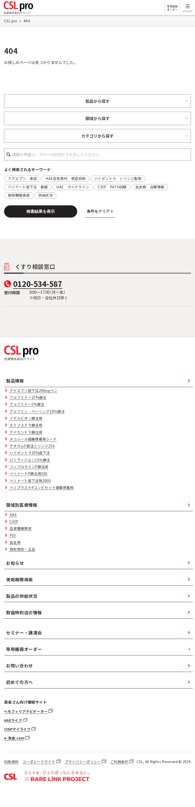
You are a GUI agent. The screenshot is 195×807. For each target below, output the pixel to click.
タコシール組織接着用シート (33, 438)
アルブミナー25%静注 (27, 397)
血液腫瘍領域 (20, 528)
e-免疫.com (14, 737)
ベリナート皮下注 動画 (28, 186)
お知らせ (15, 563)
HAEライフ (13, 720)
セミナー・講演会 (24, 632)
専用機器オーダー (172, 7)
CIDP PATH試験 (112, 186)
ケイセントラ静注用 (25, 432)
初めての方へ (19, 682)
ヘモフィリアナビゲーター (26, 711)
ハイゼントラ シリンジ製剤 (117, 178)
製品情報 (15, 380)
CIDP (13, 521)
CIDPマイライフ (17, 729)
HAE (13, 514)
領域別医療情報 (22, 505)
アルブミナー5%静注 (26, 404)
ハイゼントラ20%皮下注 (29, 452)
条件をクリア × (100, 211)
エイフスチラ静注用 (25, 424)
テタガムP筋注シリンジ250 (32, 445)
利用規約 (11, 761)
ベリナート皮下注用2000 (30, 480)
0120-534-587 (37, 283)
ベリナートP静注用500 (28, 473)
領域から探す (97, 118)
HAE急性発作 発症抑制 (65, 178)
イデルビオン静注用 (25, 418)
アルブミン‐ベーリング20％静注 (37, 411)
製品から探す (97, 101)
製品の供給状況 (22, 596)
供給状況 (45, 195)
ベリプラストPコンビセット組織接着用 (41, 487)
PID (12, 535)
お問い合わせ (19, 665)
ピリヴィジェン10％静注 (29, 459)
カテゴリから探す (97, 136)
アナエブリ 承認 (22, 178)
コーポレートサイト (39, 761)
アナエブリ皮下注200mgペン (33, 390)
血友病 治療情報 (149, 186)
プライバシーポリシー (83, 761)
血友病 (15, 542)
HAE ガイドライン (72, 186)
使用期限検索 (19, 195)
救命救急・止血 (22, 549)
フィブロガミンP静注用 (28, 466)
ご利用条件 (119, 761)
